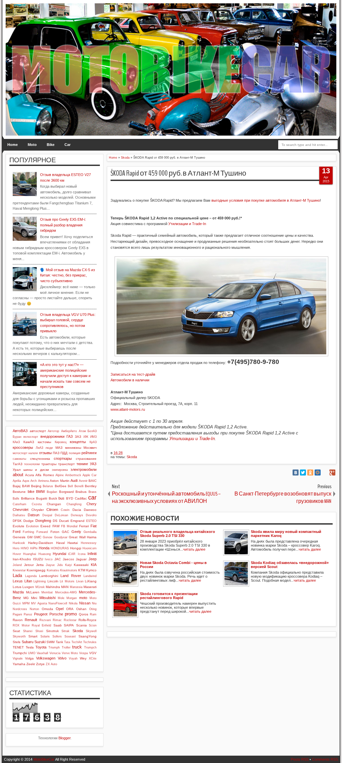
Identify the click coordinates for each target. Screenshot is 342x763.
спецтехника (40, 458)
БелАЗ (92, 431)
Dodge (28, 521)
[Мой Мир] (318, 472)
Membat (47, 592)
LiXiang (91, 581)
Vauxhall (42, 653)
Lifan (28, 581)
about (18, 474)
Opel (59, 609)
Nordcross (20, 609)
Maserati (90, 587)
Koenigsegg (36, 570)
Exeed (45, 526)
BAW (26, 486)
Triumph (54, 647)
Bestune (19, 492)
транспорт (66, 464)
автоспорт (38, 431)
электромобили (83, 469)
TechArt (76, 642)
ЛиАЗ (39, 447)
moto (83, 598)
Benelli (78, 486)
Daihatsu (19, 515)
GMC (37, 537)
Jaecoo (68, 559)
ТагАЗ (17, 464)
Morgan (71, 598)
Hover (17, 554)
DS (55, 521)
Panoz (28, 614)
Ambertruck (73, 475)
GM (29, 537)
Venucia (54, 653)
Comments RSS (325, 759)
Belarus (48, 486)
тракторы (48, 464)
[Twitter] (303, 472)
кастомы (44, 442)
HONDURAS (60, 548)
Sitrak (65, 631)
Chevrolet (20, 510)
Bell (70, 486)
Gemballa (90, 532)
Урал (17, 469)
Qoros (83, 614)
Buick (53, 498)
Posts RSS (300, 759)
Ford (16, 532)
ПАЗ (56, 453)
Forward (42, 532)
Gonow (47, 537)
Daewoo (90, 510)
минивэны (73, 447)
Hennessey (89, 543)
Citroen (52, 510)
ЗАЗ (78, 436)
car (92, 497)
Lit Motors (67, 581)
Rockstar (70, 620)
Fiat (94, 526)
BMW (40, 492)
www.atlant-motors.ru (128, 409)
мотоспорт (20, 453)
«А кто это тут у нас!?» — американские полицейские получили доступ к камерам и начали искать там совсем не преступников (65, 376)
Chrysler (37, 510)
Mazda (18, 592)
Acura (29, 475)
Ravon (18, 620)
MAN (64, 587)
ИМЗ (93, 436)
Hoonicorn (89, 548)
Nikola (73, 603)
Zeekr (30, 664)
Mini (34, 598)
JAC (57, 559)
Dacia (76, 510)
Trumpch (90, 647)
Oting (93, 609)
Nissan (85, 603)
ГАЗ (69, 436)
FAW (55, 526)
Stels (16, 642)
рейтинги (89, 453)
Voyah (73, 658)
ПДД (63, 453)
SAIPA (69, 625)
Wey (83, 658)
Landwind (90, 576)
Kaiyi (68, 565)
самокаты (19, 458)
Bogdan (52, 492)
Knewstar (19, 570)
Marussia (76, 587)
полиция (74, 453)
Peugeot (40, 614)
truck (77, 646)
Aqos (25, 481)
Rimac (57, 620)
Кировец (60, 442)
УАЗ (93, 464)
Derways (77, 515)
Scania (81, 625)
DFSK (17, 521)
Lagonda (31, 576)
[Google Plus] (332, 472)
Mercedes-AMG (66, 592)
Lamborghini (48, 576)
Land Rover (70, 576)
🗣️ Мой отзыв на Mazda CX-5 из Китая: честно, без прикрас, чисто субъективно (67, 275)
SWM (50, 642)
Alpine (59, 475)
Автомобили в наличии (130, 380)
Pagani (17, 614)
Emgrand (77, 521)
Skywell (91, 631)
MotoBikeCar (43, 759)
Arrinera (43, 481)
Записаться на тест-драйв (133, 374)
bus (61, 498)
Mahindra (53, 587)
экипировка (60, 469)
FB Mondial (69, 526)
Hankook (19, 543)
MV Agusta (39, 603)
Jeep (93, 559)
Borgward (66, 492)
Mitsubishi (47, 598)
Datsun (33, 515)
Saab (57, 625)
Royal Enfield (41, 625)
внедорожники (52, 436)
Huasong (44, 554)
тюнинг (82, 464)
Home (12, 145)
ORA (69, 609)
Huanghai (29, 554)
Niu (94, 603)
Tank (59, 642)
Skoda (132, 457)
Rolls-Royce (87, 620)
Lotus (17, 587)
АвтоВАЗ (20, 431)
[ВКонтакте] (296, 472)
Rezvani (45, 620)
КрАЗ (93, 442)
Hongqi (75, 548)
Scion (93, 625)
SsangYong (87, 636)
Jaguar (81, 559)
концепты (78, 442)
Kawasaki (81, 565)
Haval (60, 543)
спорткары (63, 458)
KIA (94, 565)
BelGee (60, 486)
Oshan (81, 609)
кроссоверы (23, 447)
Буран (17, 436)
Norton (34, 609)
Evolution (32, 526)
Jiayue (50, 565)
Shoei (39, 631)
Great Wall (77, 537)
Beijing (36, 486)
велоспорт (30, 436)
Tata (67, 642)
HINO (25, 548)
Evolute (18, 526)
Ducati (64, 521)
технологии (32, 464)
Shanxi (27, 631)
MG (26, 598)
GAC (65, 532)
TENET (18, 647)
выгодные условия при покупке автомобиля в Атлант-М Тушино (265, 200)
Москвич (90, 447)
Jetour (29, 565)
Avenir (83, 481)
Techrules (90, 642)
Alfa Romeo (44, 475)
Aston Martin (59, 481)
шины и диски (36, 469)
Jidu (60, 565)
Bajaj (16, 486)
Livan (79, 581)
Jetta (40, 565)
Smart (32, 636)
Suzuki (39, 642)
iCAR (71, 554)
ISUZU (38, 559)
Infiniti (92, 554)
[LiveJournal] (325, 472)
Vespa (83, 653)
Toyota (40, 647)
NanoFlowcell (57, 603)
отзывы (45, 453)
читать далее (194, 549)
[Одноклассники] (310, 472)
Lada (17, 575)
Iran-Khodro (22, 559)
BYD (69, 498)
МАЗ (58, 447)
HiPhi (33, 548)
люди (49, 447)
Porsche (56, 614)
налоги (33, 453)
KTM (81, 570)
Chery (92, 504)
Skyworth (19, 636)
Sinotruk (52, 631)
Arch (33, 481)
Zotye (40, 664)
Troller (66, 647)
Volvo (62, 658)
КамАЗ (28, 442)
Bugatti (41, 498)
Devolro (91, 515)
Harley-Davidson (40, 543)
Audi (73, 481)
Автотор (53, 431)
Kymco (91, 570)
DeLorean (61, 515)
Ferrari (84, 526)
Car (67, 145)
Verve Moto (70, 653)
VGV (93, 653)
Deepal (47, 515)
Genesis (19, 537)
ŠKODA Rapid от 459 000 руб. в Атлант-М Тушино (178, 173)
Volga (29, 658)
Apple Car (89, 475)
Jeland (17, 565)
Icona (82, 554)
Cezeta (37, 504)
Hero (16, 548)
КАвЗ (16, 442)
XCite (93, 658)
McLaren (32, 592)
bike (31, 492)
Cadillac (81, 498)
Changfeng (73, 504)
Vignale (18, 658)
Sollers (57, 636)
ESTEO (91, 521)
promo (71, 613)
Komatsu (53, 570)
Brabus (81, 492)
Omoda (47, 609)
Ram (93, 614)
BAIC (93, 481)
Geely (76, 532)
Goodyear (60, 537)
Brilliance (28, 498)
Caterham (19, 504)
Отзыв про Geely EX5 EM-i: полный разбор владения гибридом (63, 224)
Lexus (18, 581)
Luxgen (28, 587)
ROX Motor (21, 625)
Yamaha (19, 664)
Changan (54, 504)
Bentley (91, 486)
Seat (16, 631)
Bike (50, 145)
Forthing (28, 532)
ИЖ (85, 436)
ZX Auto (51, 664)
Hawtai (72, 543)
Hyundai (59, 554)
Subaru (27, 642)
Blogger (64, 738)
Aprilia (17, 481)
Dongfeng (43, 521)
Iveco (48, 559)
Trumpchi (20, 653)
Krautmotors (68, 570)
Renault (31, 620)
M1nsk (40, 587)
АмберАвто (69, 431)
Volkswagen (45, 658)
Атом (82, 431)
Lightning (39, 581)
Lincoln (52, 581)
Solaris (45, 636)
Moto (32, 145)
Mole (61, 598)
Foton (54, 532)
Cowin (65, 510)
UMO (31, 653)
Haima (92, 537)
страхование (86, 458)
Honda (44, 548)
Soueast (70, 636)
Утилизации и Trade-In (187, 224)
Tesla (30, 647)
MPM (26, 603)
